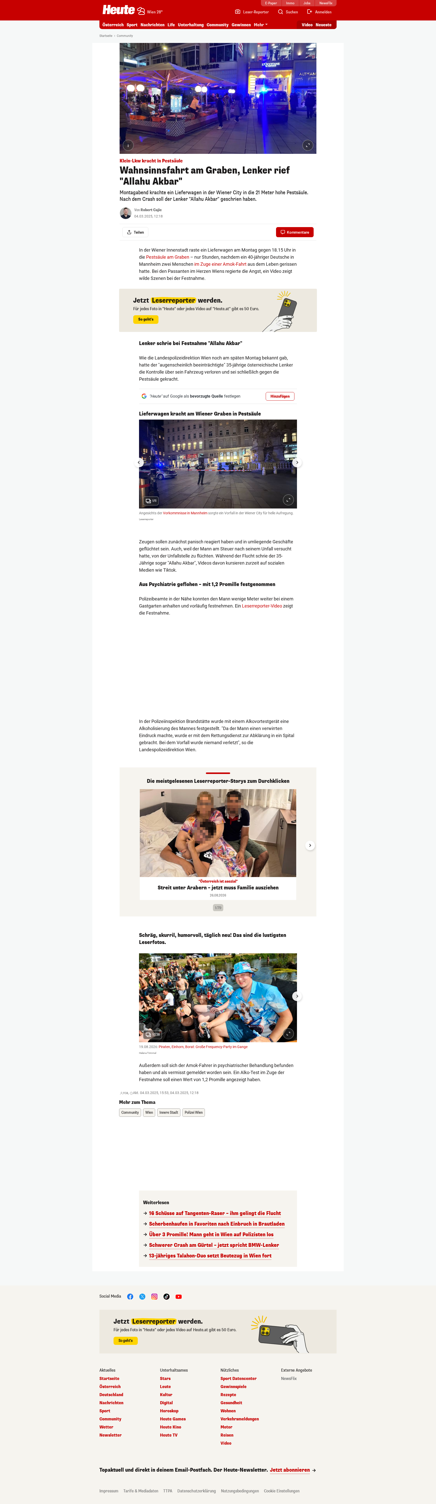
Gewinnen (241, 25)
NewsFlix (289, 1378)
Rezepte (228, 1394)
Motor (226, 1427)
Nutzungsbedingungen (240, 1491)
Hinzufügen (280, 396)
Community (218, 25)
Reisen (227, 1435)
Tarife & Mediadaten (140, 1491)
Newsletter (110, 1435)
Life (171, 25)
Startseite (105, 36)
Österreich (113, 25)
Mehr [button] (259, 25)
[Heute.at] (118, 9)
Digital (166, 1402)
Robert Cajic (151, 210)
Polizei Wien (194, 1112)
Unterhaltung (191, 25)
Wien (149, 1112)
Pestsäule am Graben (167, 257)
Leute (165, 1386)
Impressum (108, 1491)
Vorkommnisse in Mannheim (185, 513)
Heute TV (169, 1435)
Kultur (166, 1394)
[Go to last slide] (139, 462)
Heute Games (173, 1419)
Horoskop (169, 1411)
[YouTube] (179, 1296)
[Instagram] (154, 1296)
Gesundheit (231, 1402)
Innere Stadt (168, 1112)
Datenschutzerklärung (196, 1491)
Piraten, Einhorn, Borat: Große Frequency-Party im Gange (203, 1047)
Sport (132, 25)
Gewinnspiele (234, 1386)
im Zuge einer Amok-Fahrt (220, 264)
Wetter (106, 1427)
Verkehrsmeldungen (240, 1419)
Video (307, 25)
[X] (142, 1296)
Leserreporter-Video (262, 606)
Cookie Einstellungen (281, 1491)
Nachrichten (111, 1402)
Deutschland (111, 1394)
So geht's (145, 319)
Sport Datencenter (239, 1378)
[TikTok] (167, 1296)
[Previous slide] (126, 845)
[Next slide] (297, 462)
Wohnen (228, 1411)
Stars (165, 1378)
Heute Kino (170, 1427)
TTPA (167, 1491)
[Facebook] (130, 1296)
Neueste (324, 25)
